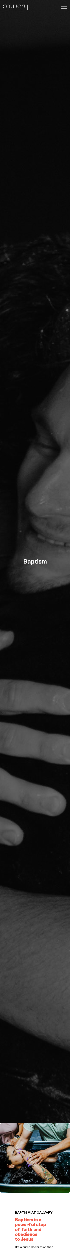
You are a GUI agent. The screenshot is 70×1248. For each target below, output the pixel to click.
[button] (64, 7)
